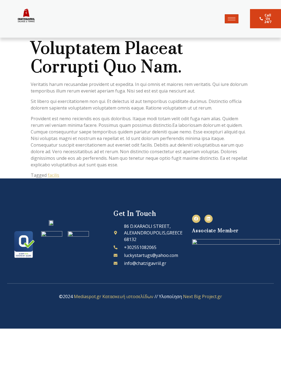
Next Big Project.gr (202, 296)
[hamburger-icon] (231, 18)
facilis (53, 175)
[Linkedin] (208, 219)
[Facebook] (196, 219)
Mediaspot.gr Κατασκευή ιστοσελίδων (113, 296)
